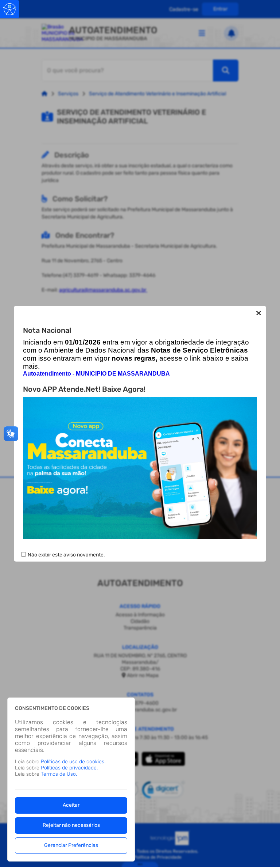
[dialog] (71, 779)
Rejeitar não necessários (71, 825)
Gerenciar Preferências (71, 845)
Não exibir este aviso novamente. (66, 555)
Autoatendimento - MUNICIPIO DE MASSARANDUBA (96, 373)
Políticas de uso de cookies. (73, 761)
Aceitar (71, 805)
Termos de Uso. (59, 774)
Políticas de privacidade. (69, 768)
